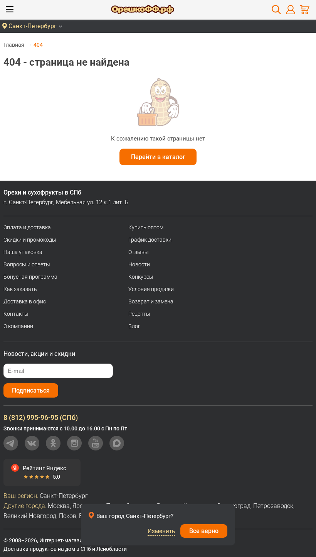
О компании (18, 326)
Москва (59, 506)
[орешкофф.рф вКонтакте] (32, 443)
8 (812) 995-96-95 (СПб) (40, 417)
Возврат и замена (150, 301)
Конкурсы (140, 277)
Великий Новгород (29, 516)
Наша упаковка (22, 252)
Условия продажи (151, 289)
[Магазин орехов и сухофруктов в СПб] (142, 11)
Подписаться (31, 390)
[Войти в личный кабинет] (290, 9)
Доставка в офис (24, 301)
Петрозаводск (273, 506)
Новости (139, 264)
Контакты (16, 314)
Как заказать (20, 289)
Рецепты (139, 314)
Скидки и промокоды (29, 240)
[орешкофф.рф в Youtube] (95, 443)
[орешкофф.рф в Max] (116, 443)
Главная (13, 45)
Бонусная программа (30, 277)
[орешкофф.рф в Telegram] (10, 443)
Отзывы (138, 252)
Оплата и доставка (27, 227)
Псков (67, 516)
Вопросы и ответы (26, 264)
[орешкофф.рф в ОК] (53, 443)
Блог (134, 326)
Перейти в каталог (158, 157)
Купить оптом (145, 227)
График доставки (149, 240)
